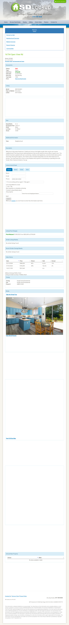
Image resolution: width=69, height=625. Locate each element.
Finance (46, 22)
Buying (25, 22)
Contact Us (54, 22)
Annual (53, 261)
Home (5, 22)
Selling (31, 22)
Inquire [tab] (9, 169)
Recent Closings (10, 45)
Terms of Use (15, 596)
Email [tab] (21, 169)
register (13, 200)
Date (7, 261)
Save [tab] (27, 169)
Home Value (38, 22)
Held (43, 261)
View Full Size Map (11, 438)
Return (33, 261)
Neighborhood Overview (12, 38)
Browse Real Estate (15, 22)
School (9, 557)
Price (21, 261)
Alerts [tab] (15, 169)
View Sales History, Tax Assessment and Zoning (14, 61)
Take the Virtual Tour (11, 294)
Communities (10, 48)
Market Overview (10, 41)
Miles (40, 557)
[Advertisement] (14, 107)
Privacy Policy (23, 596)
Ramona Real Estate (20, 78)
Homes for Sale (10, 35)
